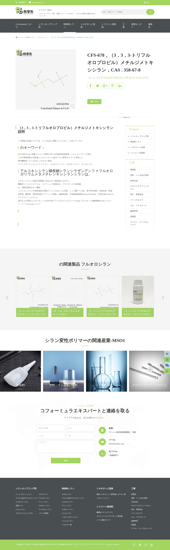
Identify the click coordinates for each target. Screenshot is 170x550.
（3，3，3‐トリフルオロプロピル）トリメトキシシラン (102, 313)
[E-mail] (167, 353)
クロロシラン (43, 494)
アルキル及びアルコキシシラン (27, 498)
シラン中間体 (43, 513)
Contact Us (126, 117)
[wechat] (167, 365)
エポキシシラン (44, 506)
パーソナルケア (136, 200)
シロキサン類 (67, 525)
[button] (150, 369)
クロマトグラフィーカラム (139, 187)
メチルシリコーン (103, 498)
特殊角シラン (69, 25)
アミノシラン (43, 502)
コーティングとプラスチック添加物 (109, 516)
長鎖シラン (20, 506)
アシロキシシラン (45, 509)
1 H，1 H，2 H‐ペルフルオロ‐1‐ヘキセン (66, 312)
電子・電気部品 (136, 194)
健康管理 (134, 211)
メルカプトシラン (22, 502)
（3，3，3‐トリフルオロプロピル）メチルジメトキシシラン (72, 37)
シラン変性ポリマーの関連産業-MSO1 (85, 340)
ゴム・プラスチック (138, 205)
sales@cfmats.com (38, 2)
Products (134, 129)
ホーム (20, 37)
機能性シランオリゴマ (105, 512)
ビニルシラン (20, 509)
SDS (96, 101)
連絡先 (150, 25)
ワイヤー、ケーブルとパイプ (139, 223)
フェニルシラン (67, 521)
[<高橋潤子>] (167, 359)
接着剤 (133, 170)
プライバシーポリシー (95, 544)
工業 (124, 25)
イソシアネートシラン (24, 494)
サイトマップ (79, 544)
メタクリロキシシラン (70, 517)
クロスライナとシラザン (24, 513)
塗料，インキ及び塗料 (139, 175)
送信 (66, 460)
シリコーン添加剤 (109, 25)
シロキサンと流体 (87, 25)
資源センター (136, 25)
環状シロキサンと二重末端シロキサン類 (111, 494)
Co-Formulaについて (24, 25)
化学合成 (134, 181)
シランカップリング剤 (48, 25)
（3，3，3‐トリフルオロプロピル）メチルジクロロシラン (137, 313)
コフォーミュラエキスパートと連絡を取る (85, 410)
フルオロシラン (42, 37)
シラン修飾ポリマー (104, 520)
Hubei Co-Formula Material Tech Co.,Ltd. (40, 544)
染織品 (133, 216)
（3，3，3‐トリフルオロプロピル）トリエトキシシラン (31, 313)
